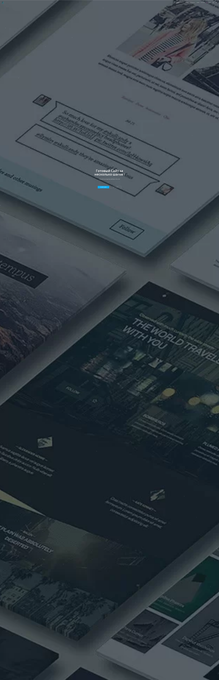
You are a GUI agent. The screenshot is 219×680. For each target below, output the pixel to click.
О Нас (182, 2)
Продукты (192, 2)
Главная (177, 2)
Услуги (186, 2)
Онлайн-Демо (103, 187)
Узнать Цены (116, 187)
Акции (198, 2)
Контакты (203, 2)
